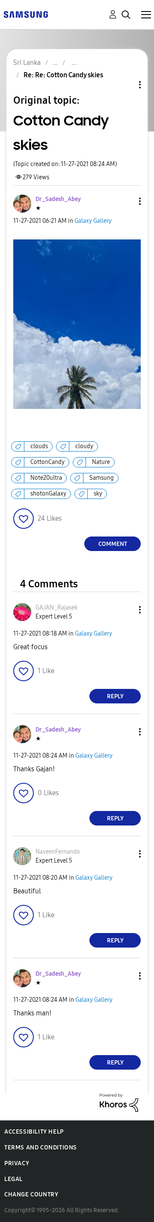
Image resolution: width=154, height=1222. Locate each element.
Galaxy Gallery (93, 221)
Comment (112, 544)
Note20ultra (46, 477)
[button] (125, 201)
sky (98, 493)
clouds (39, 446)
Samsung (101, 477)
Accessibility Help (34, 1131)
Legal (13, 1179)
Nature (101, 462)
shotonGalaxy (48, 493)
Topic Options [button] (125, 84)
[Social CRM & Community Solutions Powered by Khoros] (119, 1102)
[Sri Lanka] (25, 14)
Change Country (31, 1194)
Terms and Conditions (40, 1147)
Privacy (16, 1163)
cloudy (84, 446)
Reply (115, 696)
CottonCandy (47, 462)
